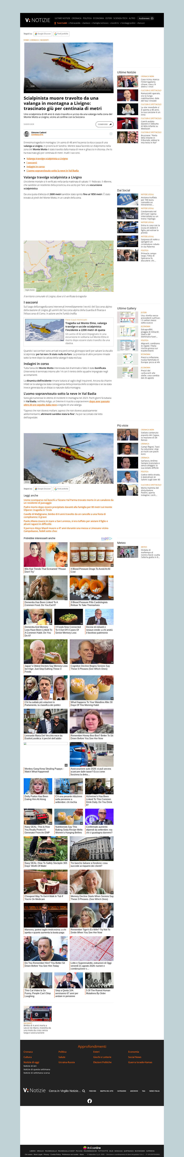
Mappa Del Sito (106, 1091)
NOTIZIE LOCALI (147, 195)
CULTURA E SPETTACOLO (151, 90)
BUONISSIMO (140, 1151)
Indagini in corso (36, 166)
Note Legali (38, 1154)
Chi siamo (28, 1154)
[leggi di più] (111, 133)
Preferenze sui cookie (70, 1154)
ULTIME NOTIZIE (62, 18)
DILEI (111, 1151)
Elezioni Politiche (102, 1062)
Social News (134, 1057)
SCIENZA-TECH (120, 18)
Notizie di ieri (30, 1066)
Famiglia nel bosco (101, 23)
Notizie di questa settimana (37, 1069)
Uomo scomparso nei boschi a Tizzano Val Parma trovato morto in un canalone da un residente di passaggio (68, 501)
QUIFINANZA (129, 1151)
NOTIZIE (40, 20)
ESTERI (109, 18)
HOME (26, 40)
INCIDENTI (44, 40)
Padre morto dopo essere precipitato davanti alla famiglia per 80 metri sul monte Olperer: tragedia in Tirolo (68, 508)
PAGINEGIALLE (51, 1151)
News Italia (154, 1091)
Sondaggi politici (128, 23)
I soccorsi (32, 162)
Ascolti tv (115, 23)
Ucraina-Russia (67, 1062)
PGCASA (79, 1151)
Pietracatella (75, 23)
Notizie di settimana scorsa (37, 1072)
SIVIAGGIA (118, 1151)
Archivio (134, 1091)
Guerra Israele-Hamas (140, 1062)
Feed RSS (92, 1091)
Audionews (144, 18)
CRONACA (76, 18)
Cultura (28, 1057)
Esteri (96, 1051)
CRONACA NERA (147, 76)
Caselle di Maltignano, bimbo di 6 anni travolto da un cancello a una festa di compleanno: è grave (65, 516)
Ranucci (141, 23)
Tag (143, 1091)
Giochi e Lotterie (102, 1057)
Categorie (121, 1091)
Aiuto (82, 1154)
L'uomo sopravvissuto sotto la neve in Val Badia (53, 170)
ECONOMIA (98, 18)
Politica (62, 1051)
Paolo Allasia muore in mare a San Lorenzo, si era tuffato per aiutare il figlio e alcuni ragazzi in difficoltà (66, 523)
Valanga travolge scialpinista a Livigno (47, 158)
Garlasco (86, 23)
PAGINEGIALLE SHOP (66, 1151)
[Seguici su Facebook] (89, 1102)
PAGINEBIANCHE (90, 1151)
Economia (133, 1051)
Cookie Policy (55, 1154)
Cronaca (28, 1051)
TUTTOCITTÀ (103, 1151)
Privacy (46, 1154)
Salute (62, 1057)
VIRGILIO (40, 1151)
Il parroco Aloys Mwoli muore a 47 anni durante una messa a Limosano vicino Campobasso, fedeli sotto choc (66, 530)
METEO (144, 547)
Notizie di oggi (31, 1062)
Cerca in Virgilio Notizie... (65, 1090)
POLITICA (87, 18)
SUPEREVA (150, 1151)
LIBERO (33, 1151)
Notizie (38, 1090)
